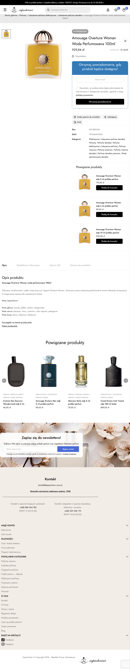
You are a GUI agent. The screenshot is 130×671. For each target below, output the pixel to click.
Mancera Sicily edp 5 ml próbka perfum (79, 402)
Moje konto (6, 529)
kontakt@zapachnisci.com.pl (50, 485)
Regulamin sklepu (8, 613)
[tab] (4, 265)
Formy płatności (8, 547)
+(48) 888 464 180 (28, 507)
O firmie (4, 604)
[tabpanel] (65, 296)
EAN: (74, 134)
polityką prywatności (84, 95)
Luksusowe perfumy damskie (70, 15)
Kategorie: (76, 139)
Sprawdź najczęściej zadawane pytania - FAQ (50, 491)
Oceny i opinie (7, 609)
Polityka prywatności (10, 617)
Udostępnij (112, 116)
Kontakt (4, 600)
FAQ (79, 122)
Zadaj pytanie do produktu (88, 116)
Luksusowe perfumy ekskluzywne (42, 15)
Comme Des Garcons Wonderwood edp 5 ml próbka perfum (13, 403)
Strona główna (11, 15)
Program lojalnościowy (11, 552)
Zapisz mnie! (68, 449)
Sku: (74, 129)
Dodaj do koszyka (109, 187)
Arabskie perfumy (8, 565)
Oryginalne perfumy (9, 569)
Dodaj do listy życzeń (125, 41)
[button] (4, 380)
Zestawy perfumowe (9, 587)
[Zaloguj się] (108, 9)
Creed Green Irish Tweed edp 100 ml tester (112, 402)
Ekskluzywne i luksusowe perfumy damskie (107, 139)
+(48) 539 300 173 (72, 510)
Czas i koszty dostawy (10, 543)
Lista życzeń (6, 534)
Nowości (5, 591)
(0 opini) (124, 49)
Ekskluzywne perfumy (10, 578)
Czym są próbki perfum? (11, 622)
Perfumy (22, 15)
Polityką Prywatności (69, 454)
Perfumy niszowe (8, 561)
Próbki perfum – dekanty (12, 574)
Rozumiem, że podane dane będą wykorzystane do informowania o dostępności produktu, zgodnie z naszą (99, 92)
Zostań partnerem (8, 626)
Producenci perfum (9, 582)
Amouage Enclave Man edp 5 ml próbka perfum (48, 402)
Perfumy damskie (104, 142)
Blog (3, 630)
